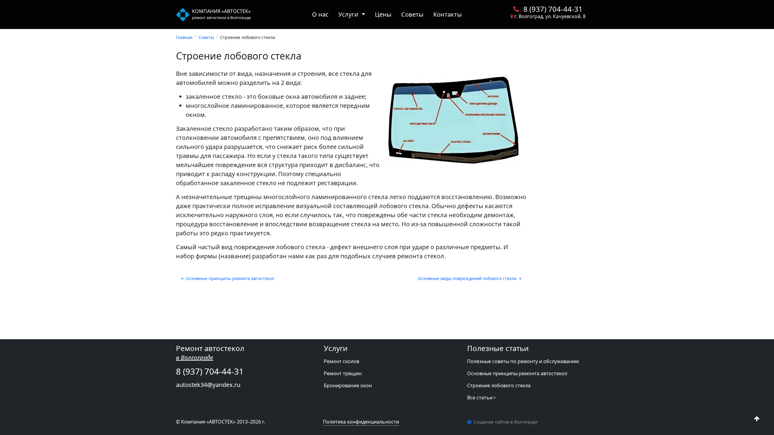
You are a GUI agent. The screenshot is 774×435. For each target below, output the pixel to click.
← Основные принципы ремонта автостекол (227, 278)
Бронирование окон (348, 385)
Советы (412, 14)
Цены (383, 14)
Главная (184, 37)
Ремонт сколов (341, 361)
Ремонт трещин (343, 373)
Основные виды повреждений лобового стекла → (470, 278)
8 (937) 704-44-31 (552, 9)
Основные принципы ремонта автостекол (517, 373)
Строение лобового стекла (499, 385)
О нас (320, 14)
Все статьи (480, 397)
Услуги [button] (349, 14)
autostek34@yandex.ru (208, 384)
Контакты (447, 14)
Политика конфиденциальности (361, 421)
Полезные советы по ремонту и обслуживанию (523, 361)
